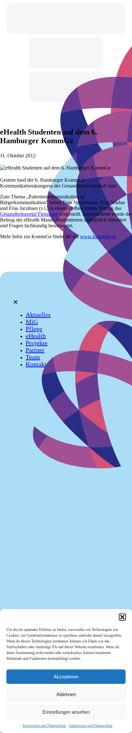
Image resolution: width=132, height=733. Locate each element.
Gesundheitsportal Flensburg (29, 214)
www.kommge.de (98, 236)
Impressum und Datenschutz (44, 725)
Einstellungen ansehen (66, 712)
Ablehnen (66, 694)
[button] (122, 617)
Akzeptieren (66, 676)
